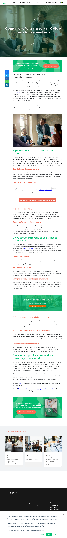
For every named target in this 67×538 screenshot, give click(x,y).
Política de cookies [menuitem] (54, 509)
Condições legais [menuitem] (54, 505)
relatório (18, 92)
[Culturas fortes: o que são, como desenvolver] (33, 451)
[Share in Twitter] (7, 75)
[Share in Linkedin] (7, 78)
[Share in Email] (7, 85)
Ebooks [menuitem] (38, 2)
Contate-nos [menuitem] (41, 503)
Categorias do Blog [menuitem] (25, 2)
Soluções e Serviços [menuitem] (50, 2)
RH (33, 19)
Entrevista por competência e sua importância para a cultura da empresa (13, 460)
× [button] (64, 514)
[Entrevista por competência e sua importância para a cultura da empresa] (14, 451)
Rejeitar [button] (56, 534)
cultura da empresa (28, 248)
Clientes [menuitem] (8, 503)
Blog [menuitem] (38, 505)
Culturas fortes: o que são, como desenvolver (33, 458)
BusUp (20, 383)
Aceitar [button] (48, 534)
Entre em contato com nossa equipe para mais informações (36, 389)
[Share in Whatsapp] (7, 81)
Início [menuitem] (14, 2)
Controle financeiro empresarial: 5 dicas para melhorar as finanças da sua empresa (52, 461)
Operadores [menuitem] (17, 503)
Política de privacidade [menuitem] (55, 507)
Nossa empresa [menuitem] (28, 503)
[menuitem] (61, 2)
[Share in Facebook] (7, 72)
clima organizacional (45, 190)
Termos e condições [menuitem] (55, 503)
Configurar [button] (42, 534)
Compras (48, 455)
